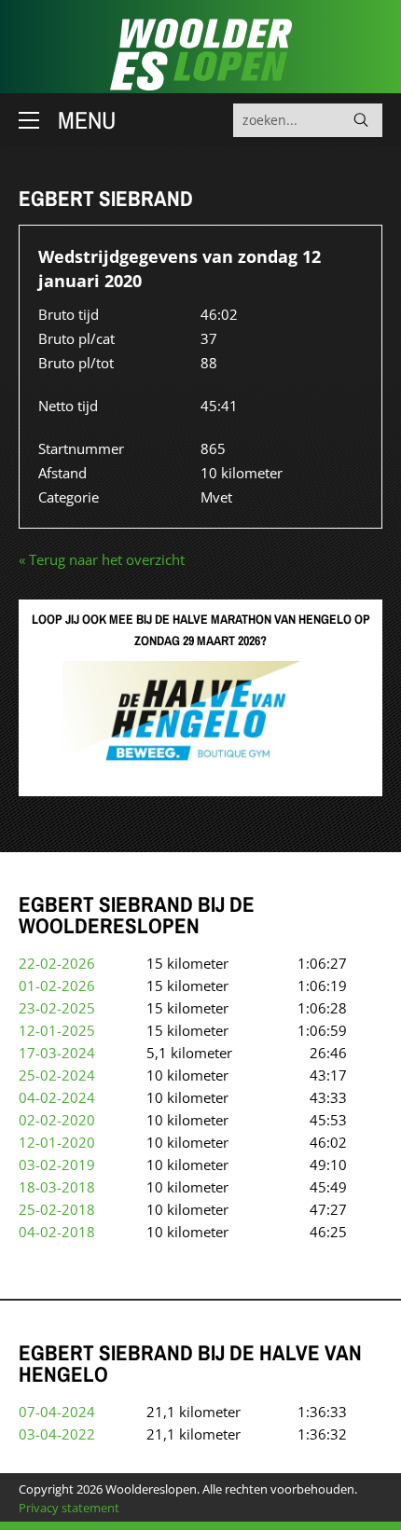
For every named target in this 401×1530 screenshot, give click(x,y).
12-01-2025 (57, 1030)
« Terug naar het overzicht (102, 559)
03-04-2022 (57, 1434)
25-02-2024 (57, 1075)
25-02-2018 (57, 1209)
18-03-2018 (57, 1187)
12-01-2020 (57, 1142)
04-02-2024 (57, 1097)
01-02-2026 (57, 985)
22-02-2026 (57, 963)
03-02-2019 (57, 1164)
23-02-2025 (57, 1008)
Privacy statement (69, 1507)
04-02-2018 (57, 1231)
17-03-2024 (57, 1052)
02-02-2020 (57, 1119)
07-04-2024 (57, 1411)
